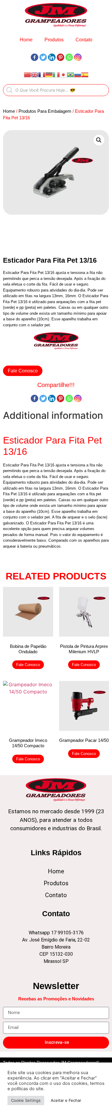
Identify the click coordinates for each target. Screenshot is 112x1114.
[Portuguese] (70, 74)
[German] (49, 74)
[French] (41, 74)
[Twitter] (43, 57)
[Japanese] (63, 74)
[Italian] (56, 74)
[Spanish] (84, 74)
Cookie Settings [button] (26, 1100)
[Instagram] (78, 57)
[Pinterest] (60, 57)
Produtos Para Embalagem (45, 111)
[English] (34, 74)
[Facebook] (34, 57)
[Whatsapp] (69, 57)
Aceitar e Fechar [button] (66, 1100)
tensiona (77, 465)
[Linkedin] (52, 57)
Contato (84, 39)
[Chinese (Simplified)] (27, 74)
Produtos (54, 39)
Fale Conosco (23, 370)
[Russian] (77, 74)
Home (26, 39)
